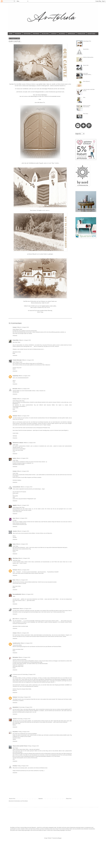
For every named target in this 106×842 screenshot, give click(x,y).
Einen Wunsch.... (87, 81)
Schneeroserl (16, 608)
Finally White (16, 340)
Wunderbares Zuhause (18, 442)
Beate (14, 580)
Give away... (86, 113)
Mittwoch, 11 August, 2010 (23, 327)
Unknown (15, 415)
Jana (14, 518)
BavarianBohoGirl (17, 594)
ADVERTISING (91, 33)
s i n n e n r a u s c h (17, 674)
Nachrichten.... (86, 49)
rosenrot (15, 718)
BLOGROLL (62, 33)
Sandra (14, 458)
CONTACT (54, 33)
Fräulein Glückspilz (17, 360)
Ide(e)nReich (16, 707)
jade (14, 618)
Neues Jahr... (86, 65)
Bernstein (15, 388)
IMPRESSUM (71, 33)
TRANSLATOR (81, 33)
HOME (10, 33)
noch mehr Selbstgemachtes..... (87, 74)
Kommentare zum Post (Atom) (21, 801)
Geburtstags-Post (87, 41)
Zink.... (84, 97)
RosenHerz (15, 731)
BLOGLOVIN (45, 33)
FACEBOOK (18, 33)
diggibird (15, 505)
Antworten (15, 335)
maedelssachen (16, 643)
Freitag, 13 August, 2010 (23, 731)
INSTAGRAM (27, 33)
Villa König (15, 558)
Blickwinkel (15, 657)
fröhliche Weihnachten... (88, 57)
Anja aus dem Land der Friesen (20, 746)
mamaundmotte (16, 486)
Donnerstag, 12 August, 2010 (28, 674)
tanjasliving (15, 375)
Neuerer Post (12, 798)
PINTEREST (36, 33)
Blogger (59, 838)
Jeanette (15, 531)
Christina (15, 765)
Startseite (40, 798)
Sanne (14, 544)
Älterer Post (68, 798)
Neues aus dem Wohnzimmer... (86, 106)
